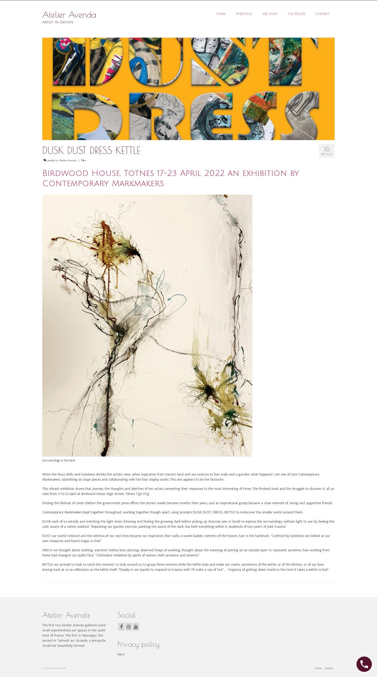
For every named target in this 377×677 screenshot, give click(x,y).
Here (120, 654)
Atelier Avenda (69, 14)
